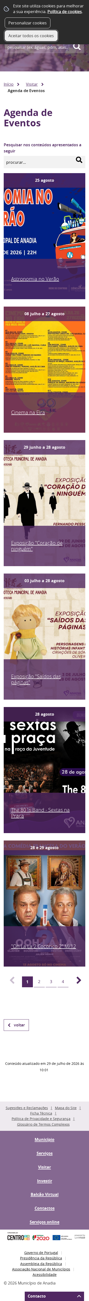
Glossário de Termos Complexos (43, 1124)
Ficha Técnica (41, 1113)
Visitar (32, 84)
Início (9, 84)
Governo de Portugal (41, 1252)
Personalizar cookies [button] (27, 23)
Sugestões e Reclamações (27, 1107)
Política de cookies (64, 11)
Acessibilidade (45, 1274)
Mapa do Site (66, 1107)
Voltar (19, 1025)
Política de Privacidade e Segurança (41, 1118)
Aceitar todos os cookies (31, 35)
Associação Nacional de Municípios (41, 1269)
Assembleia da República (41, 1263)
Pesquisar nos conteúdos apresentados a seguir (42, 148)
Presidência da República (41, 1258)
